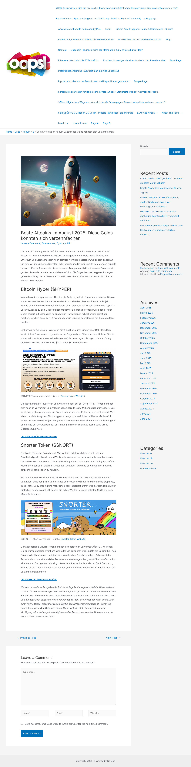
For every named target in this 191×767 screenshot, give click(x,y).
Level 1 (62, 123)
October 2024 (147, 398)
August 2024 (147, 408)
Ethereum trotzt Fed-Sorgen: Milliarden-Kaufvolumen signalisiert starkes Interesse (161, 230)
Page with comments (169, 268)
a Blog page (150, 18)
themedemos (147, 268)
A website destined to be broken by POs (79, 29)
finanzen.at (146, 453)
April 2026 (145, 307)
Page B (106, 123)
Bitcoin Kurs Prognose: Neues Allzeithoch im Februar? (144, 29)
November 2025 (148, 333)
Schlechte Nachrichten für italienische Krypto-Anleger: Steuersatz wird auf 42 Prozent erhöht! (108, 91)
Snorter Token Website (73, 539)
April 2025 (145, 368)
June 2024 (146, 418)
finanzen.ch (146, 458)
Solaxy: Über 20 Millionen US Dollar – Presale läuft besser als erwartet (95, 112)
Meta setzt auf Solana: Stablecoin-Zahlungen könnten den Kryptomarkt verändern (159, 216)
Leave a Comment (30, 243)
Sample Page (141, 81)
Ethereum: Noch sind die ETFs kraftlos (78, 60)
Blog (168, 39)
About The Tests (170, 112)
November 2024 (148, 393)
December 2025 (148, 327)
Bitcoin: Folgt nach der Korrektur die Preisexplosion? (86, 39)
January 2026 (147, 322)
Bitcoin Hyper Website (72, 396)
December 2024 (148, 388)
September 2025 (149, 343)
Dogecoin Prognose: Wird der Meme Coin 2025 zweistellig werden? (107, 49)
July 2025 (145, 353)
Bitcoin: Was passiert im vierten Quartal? (139, 39)
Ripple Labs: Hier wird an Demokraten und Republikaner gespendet (93, 81)
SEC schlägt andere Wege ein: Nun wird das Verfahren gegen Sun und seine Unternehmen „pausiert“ (111, 102)
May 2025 (145, 363)
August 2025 (147, 348)
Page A (94, 123)
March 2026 (146, 312)
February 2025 (148, 378)
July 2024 (145, 413)
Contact (62, 49)
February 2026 (148, 317)
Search (144, 146)
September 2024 (149, 403)
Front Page (175, 60)
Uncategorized (148, 468)
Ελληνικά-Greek (146, 112)
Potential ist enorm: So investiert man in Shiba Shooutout (88, 70)
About (108, 29)
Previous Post (26, 637)
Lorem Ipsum (80, 123)
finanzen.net (48, 243)
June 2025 (145, 358)
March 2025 (146, 373)
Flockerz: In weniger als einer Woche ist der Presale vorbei (134, 60)
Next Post (113, 637)
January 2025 (147, 383)
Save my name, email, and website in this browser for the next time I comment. (66, 723)
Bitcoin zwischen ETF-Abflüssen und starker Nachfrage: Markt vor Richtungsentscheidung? (159, 202)
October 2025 (147, 338)
